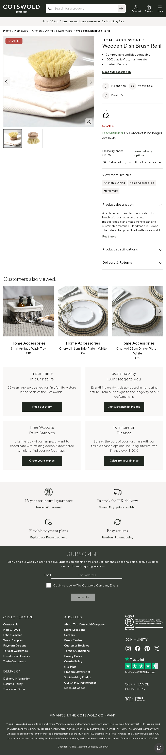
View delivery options (143, 153)
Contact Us (10, 624)
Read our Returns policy (117, 537)
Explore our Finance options (48, 537)
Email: (48, 575)
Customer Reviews (76, 645)
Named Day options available (117, 507)
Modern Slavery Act (77, 672)
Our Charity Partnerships (80, 682)
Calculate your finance (124, 461)
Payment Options (14, 645)
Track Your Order (14, 689)
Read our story (42, 407)
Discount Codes (74, 688)
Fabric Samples (12, 635)
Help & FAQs (11, 629)
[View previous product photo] (6, 81)
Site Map (70, 666)
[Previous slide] (6, 311)
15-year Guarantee (15, 651)
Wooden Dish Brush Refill (93, 31)
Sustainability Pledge (77, 677)
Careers (69, 635)
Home (7, 31)
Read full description (116, 72)
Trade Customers (14, 661)
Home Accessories (142, 183)
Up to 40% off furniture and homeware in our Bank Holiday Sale (83, 21)
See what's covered (49, 507)
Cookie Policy (73, 661)
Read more (109, 236)
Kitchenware (64, 31)
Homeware (21, 31)
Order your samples (42, 461)
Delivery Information (16, 678)
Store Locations (74, 629)
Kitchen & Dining (42, 31)
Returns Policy (12, 684)
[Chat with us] (159, 748)
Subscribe (83, 597)
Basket (149, 11)
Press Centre (73, 640)
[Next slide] (159, 311)
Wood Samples (13, 640)
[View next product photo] (90, 81)
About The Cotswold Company (84, 624)
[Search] (121, 8)
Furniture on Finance (16, 656)
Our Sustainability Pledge (124, 407)
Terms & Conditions (77, 651)
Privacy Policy (73, 656)
